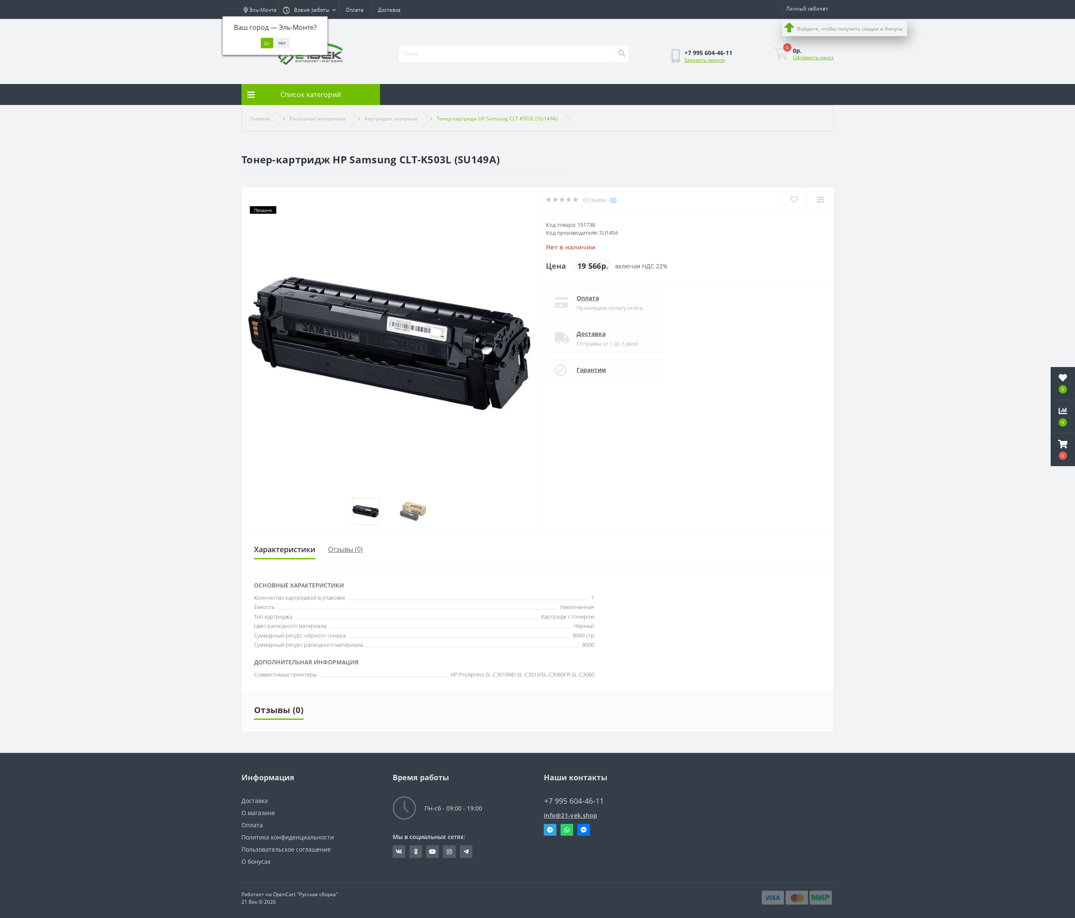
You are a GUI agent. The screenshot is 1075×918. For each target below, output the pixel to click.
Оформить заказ (813, 57)
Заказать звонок (704, 59)
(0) (613, 200)
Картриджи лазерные (391, 118)
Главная (260, 118)
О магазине (258, 813)
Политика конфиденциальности (287, 837)
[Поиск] (621, 53)
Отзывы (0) (345, 549)
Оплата (355, 9)
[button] (1063, 449)
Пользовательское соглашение (286, 849)
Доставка (389, 9)
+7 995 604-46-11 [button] (574, 801)
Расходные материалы (317, 118)
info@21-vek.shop (571, 815)
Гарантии (591, 370)
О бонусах (255, 862)
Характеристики (284, 549)
